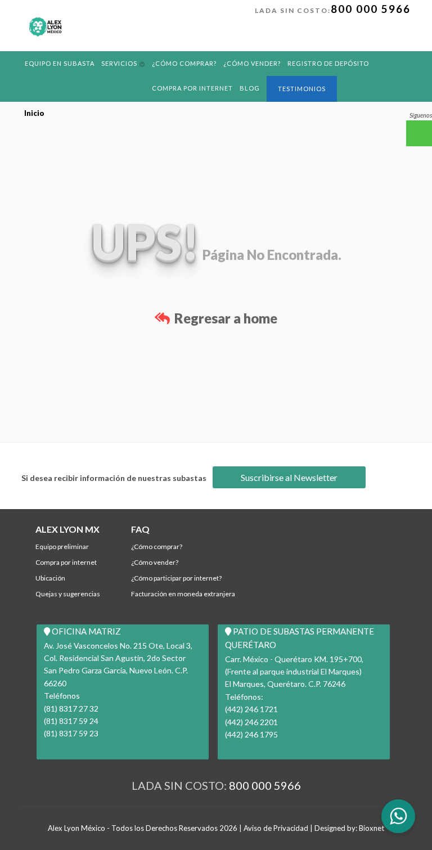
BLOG (250, 88)
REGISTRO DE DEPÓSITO (328, 63)
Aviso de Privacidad (276, 828)
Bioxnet (371, 828)
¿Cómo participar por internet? (176, 578)
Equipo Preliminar (62, 546)
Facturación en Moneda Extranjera (183, 594)
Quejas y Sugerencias (67, 594)
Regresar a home (224, 318)
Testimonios (302, 88)
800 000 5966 (371, 8)
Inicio (34, 113)
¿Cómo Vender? (252, 63)
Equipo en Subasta (59, 63)
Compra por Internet (192, 88)
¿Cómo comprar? (184, 63)
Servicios (119, 63)
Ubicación (50, 578)
